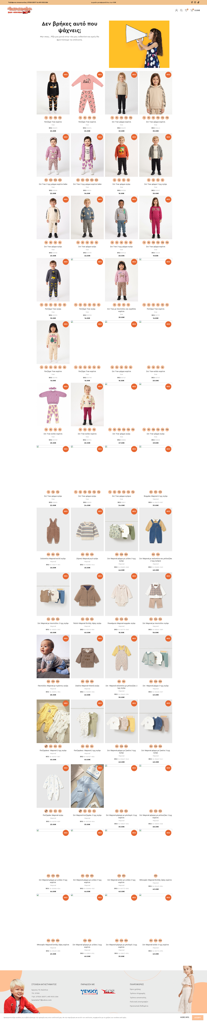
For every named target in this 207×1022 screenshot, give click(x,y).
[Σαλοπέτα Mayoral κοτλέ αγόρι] (53, 531)
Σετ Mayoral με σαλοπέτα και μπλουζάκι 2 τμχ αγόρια (155, 559)
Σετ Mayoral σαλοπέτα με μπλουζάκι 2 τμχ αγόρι (121, 687)
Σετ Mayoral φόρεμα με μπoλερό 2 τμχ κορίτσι (121, 816)
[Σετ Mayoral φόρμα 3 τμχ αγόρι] (155, 658)
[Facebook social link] (192, 2)
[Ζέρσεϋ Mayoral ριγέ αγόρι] (87, 531)
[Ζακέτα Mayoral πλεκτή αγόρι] (87, 658)
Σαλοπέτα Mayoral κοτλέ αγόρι (53, 558)
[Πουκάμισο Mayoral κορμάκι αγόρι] (121, 595)
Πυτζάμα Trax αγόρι (53, 309)
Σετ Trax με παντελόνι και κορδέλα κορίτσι (121, 310)
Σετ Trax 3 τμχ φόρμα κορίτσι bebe (53, 184)
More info (185, 1017)
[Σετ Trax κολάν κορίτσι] (53, 405)
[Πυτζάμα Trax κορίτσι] (53, 93)
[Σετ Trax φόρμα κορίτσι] (121, 93)
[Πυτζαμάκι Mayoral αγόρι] (53, 787)
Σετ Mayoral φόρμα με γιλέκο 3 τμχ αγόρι (121, 559)
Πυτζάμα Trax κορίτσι (53, 122)
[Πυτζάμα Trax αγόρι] (53, 280)
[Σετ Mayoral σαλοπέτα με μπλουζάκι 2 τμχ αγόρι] (121, 658)
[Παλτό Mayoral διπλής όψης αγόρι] (87, 595)
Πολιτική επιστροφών (139, 1002)
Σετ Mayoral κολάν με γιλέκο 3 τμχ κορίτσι (121, 881)
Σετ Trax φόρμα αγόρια (121, 496)
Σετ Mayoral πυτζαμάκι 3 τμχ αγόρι (87, 815)
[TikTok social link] (198, 2)
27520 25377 (32, 2)
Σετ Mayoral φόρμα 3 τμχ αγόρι (156, 686)
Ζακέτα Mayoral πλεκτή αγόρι (87, 686)
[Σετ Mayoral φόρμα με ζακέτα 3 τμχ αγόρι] (121, 723)
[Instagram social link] (195, 2)
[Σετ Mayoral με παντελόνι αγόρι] (155, 595)
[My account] (176, 10)
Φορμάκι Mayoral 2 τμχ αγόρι (156, 496)
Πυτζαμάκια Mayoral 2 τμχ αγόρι (53, 750)
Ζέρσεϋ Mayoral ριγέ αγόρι (87, 558)
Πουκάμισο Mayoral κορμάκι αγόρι (121, 623)
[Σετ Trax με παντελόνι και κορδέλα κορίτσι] (121, 280)
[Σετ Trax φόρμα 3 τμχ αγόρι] (155, 155)
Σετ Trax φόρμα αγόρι (121, 184)
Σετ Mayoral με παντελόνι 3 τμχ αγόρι (53, 623)
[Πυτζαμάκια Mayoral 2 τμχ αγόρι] (53, 723)
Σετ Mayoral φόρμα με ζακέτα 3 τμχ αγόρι (121, 751)
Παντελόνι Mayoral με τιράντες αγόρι (53, 686)
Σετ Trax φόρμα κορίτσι (121, 122)
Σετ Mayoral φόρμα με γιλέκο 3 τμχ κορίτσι (53, 881)
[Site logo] (19, 10)
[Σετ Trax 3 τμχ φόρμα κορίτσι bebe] (53, 155)
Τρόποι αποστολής (138, 998)
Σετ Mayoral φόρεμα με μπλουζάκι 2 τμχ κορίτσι (155, 816)
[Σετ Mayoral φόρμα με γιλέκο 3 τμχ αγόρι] (121, 531)
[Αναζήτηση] (181, 10)
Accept (197, 1017)
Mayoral (156, 499)
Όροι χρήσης (135, 989)
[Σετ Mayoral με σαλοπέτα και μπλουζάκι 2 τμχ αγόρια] (155, 531)
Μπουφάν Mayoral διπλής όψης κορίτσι (155, 880)
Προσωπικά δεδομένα (139, 1006)
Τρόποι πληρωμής (137, 993)
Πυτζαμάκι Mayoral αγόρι (53, 815)
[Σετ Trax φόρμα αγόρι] (121, 155)
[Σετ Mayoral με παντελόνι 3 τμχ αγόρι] (53, 595)
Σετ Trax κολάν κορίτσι (155, 371)
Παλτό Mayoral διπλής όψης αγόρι (87, 623)
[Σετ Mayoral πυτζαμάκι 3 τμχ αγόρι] (87, 787)
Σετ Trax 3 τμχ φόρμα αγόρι (121, 246)
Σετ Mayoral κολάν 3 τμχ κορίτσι (155, 944)
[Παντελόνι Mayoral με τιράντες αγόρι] (53, 658)
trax (53, 125)
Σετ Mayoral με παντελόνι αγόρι (156, 623)
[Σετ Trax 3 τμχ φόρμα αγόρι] (121, 218)
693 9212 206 (43, 2)
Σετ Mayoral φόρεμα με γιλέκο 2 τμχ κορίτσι (87, 945)
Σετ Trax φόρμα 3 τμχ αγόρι (155, 184)
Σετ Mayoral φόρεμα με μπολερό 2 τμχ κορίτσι (121, 945)
